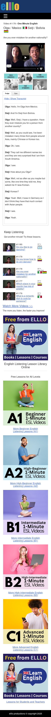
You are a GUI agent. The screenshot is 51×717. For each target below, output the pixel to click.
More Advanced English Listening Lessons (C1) (25, 648)
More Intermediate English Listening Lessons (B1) (25, 539)
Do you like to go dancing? (24, 248)
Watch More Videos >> (18, 306)
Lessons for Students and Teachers (25, 701)
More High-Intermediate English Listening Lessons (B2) (25, 594)
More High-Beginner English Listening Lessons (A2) (25, 484)
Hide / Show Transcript (15, 98)
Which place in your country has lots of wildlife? (25, 286)
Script (7, 93)
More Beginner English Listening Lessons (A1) (25, 430)
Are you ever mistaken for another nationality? (26, 274)
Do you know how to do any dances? (26, 260)
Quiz (15, 93)
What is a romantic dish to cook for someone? (25, 298)
